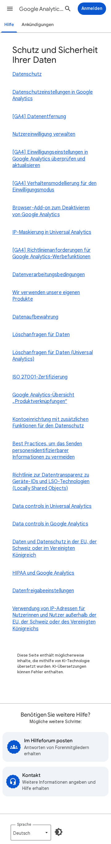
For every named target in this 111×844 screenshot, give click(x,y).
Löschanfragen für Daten (41, 335)
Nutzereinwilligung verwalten (43, 134)
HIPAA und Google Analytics (43, 573)
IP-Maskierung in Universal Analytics (51, 232)
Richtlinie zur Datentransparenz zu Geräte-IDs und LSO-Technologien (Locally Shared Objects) (50, 481)
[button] (9, 8)
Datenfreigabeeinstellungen (43, 591)
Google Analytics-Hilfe (42, 9)
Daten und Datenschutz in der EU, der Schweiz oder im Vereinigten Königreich (54, 548)
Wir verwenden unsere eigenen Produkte (46, 295)
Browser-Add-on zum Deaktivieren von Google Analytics (51, 211)
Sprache (24, 824)
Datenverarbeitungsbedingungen (48, 275)
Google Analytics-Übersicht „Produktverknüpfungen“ (43, 398)
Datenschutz (27, 74)
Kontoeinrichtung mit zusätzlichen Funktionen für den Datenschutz (50, 422)
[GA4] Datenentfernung (39, 117)
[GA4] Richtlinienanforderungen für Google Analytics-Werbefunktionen (51, 253)
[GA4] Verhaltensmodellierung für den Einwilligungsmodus (54, 186)
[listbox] (30, 833)
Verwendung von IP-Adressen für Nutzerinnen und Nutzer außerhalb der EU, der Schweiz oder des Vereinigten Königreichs (54, 619)
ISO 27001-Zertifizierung (40, 377)
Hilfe (9, 24)
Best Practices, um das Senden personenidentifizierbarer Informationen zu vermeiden (47, 450)
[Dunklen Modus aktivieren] (58, 832)
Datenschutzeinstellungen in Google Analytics (52, 95)
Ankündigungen (38, 24)
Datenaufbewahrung (35, 317)
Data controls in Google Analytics (50, 524)
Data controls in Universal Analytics (52, 506)
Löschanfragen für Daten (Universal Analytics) (52, 355)
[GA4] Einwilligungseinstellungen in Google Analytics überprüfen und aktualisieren (50, 159)
